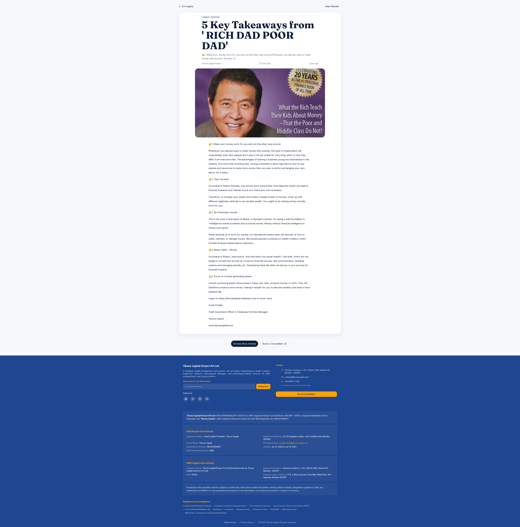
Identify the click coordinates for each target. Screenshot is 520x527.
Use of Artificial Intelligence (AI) (197, 509)
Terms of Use (230, 522)
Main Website (332, 6)
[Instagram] (200, 399)
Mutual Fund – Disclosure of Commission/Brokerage (205, 513)
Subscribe (263, 386)
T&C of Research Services (260, 506)
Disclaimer (229, 509)
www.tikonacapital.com (221, 325)
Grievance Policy (243, 509)
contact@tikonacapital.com (297, 377)
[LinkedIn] (185, 399)
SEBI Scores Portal (289, 509)
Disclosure (217, 509)
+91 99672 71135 (292, 381)
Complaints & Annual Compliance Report (230, 506)
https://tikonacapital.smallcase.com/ (237, 298)
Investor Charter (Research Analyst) (197, 506)
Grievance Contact (260, 509)
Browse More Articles (244, 343)
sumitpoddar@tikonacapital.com (294, 443)
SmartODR (275, 509)
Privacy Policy (247, 522)
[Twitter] (193, 399)
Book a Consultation (273, 343)
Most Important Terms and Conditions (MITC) (292, 506)
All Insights (187, 6)
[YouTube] (207, 399)
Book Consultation (306, 394)
